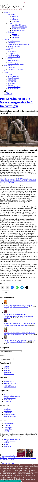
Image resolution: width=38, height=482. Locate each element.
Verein (6, 394)
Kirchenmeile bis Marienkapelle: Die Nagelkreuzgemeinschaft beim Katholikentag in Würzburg (18, 316)
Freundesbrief (8, 427)
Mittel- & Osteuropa (10, 383)
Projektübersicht (9, 381)
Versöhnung (7, 409)
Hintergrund (7, 401)
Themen (10, 23)
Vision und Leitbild (10, 416)
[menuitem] (21, 25)
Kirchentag (7, 385)
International (8, 399)
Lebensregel (7, 412)
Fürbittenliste (8, 411)
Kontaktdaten (8, 429)
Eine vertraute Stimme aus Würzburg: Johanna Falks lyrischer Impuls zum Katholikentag (20, 341)
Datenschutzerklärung (14, 481)
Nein (5, 481)
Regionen (11, 32)
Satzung (6, 431)
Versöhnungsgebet (9, 414)
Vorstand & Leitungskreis (12, 396)
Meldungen (11, 14)
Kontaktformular (9, 374)
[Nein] (21, 481)
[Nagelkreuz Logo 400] (14, 9)
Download (7, 425)
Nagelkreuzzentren (9, 398)
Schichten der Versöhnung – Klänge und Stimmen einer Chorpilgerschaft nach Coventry (19, 324)
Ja (1, 481)
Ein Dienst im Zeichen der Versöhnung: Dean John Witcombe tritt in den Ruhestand (19, 333)
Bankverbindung (9, 423)
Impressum (7, 372)
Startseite (6, 367)
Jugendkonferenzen (10, 387)
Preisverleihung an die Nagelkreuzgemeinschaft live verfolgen (16, 102)
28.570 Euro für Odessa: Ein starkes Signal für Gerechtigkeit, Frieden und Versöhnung (18, 306)
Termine (6, 368)
